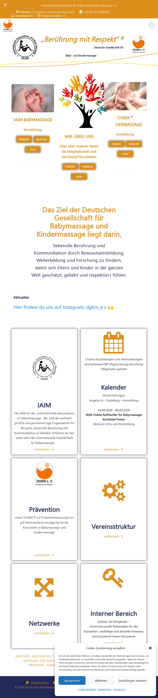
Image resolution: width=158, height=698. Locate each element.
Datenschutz (104, 689)
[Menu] (152, 25)
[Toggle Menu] (5, 4)
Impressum (119, 689)
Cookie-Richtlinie (87, 689)
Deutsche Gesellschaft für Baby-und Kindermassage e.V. (79, 5)
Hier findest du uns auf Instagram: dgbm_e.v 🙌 (63, 307)
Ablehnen (101, 680)
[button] (150, 648)
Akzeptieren (72, 680)
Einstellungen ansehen (132, 680)
